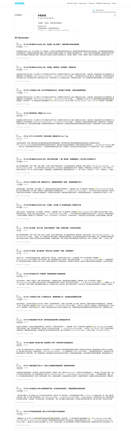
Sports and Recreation (56, 23)
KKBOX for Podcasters (103, 3)
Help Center (83, 3)
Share (114, 15)
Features (92, 3)
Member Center (72, 3)
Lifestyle (41, 23)
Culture (46, 23)
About (114, 3)
